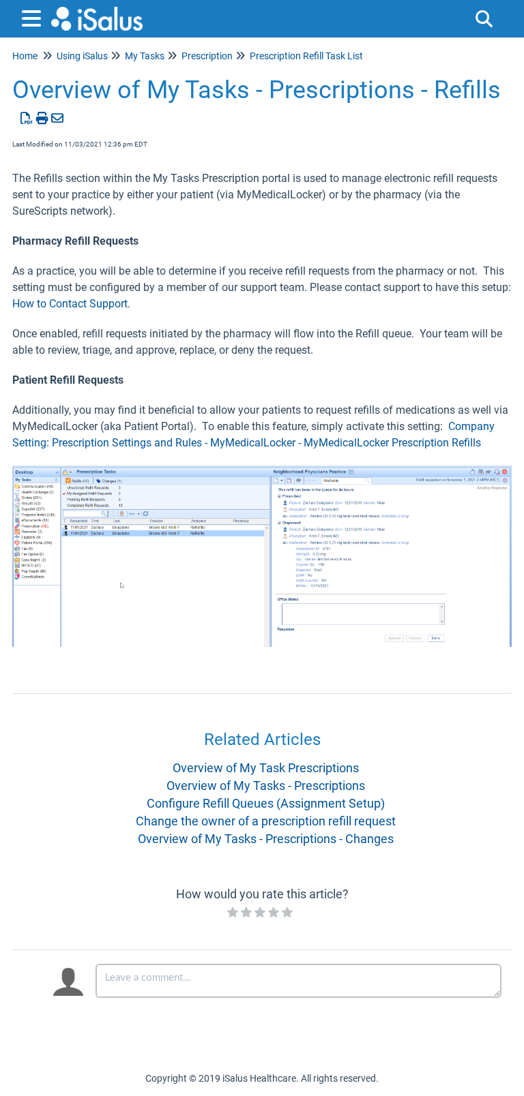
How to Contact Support (70, 303)
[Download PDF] (27, 118)
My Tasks (144, 55)
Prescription (207, 55)
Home (25, 55)
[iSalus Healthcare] (97, 12)
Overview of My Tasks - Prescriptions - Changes (266, 839)
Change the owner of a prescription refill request (266, 821)
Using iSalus (82, 55)
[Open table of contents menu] (34, 16)
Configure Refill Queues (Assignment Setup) (266, 803)
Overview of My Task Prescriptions (266, 768)
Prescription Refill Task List (306, 55)
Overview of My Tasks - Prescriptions (265, 785)
